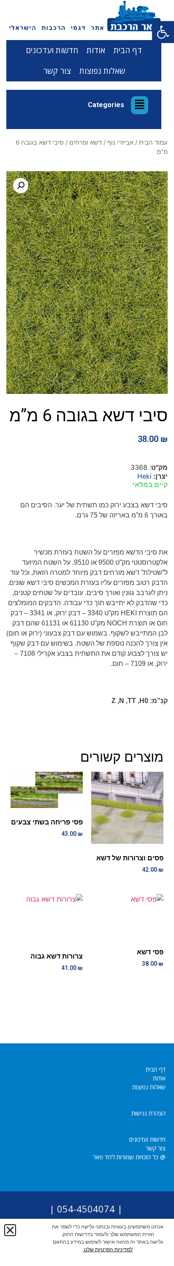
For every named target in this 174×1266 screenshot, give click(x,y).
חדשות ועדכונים (52, 50)
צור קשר (57, 70)
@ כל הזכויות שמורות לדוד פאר (129, 1157)
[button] (163, 32)
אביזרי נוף (120, 142)
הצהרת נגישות (148, 1113)
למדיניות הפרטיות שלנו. (108, 1250)
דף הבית (128, 50)
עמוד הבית (153, 142)
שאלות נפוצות (102, 70)
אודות (96, 50)
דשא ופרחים (85, 142)
